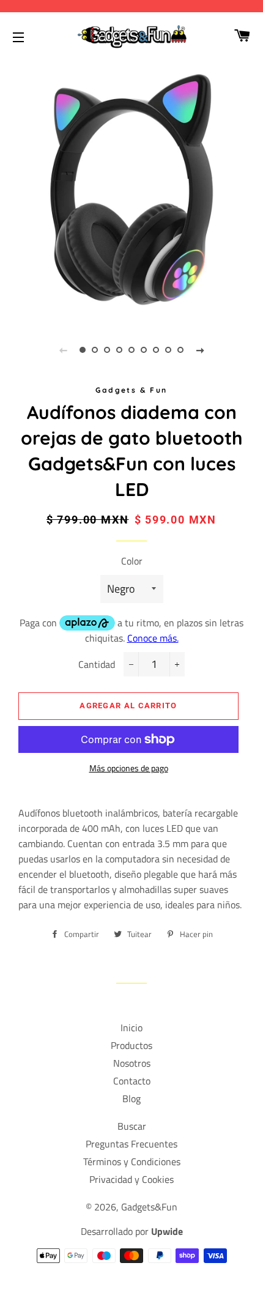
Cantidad (96, 664)
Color (132, 561)
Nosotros (131, 1063)
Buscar (131, 1126)
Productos (131, 1045)
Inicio (131, 1027)
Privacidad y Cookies (131, 1179)
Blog (131, 1098)
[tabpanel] (131, 189)
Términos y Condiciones (131, 1161)
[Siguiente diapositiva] (200, 349)
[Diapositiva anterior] (63, 349)
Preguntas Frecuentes (131, 1143)
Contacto (131, 1080)
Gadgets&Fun (149, 1206)
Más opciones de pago (128, 767)
